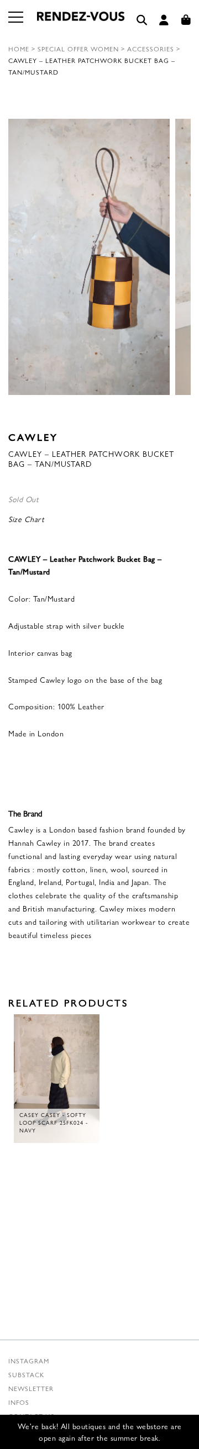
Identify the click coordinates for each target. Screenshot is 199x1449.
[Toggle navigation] (16, 24)
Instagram (28, 1361)
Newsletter (31, 1388)
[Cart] (186, 20)
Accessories (150, 49)
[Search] (142, 20)
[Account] (164, 20)
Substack (26, 1374)
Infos (18, 1402)
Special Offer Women (78, 49)
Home (18, 49)
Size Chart (26, 518)
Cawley (33, 437)
